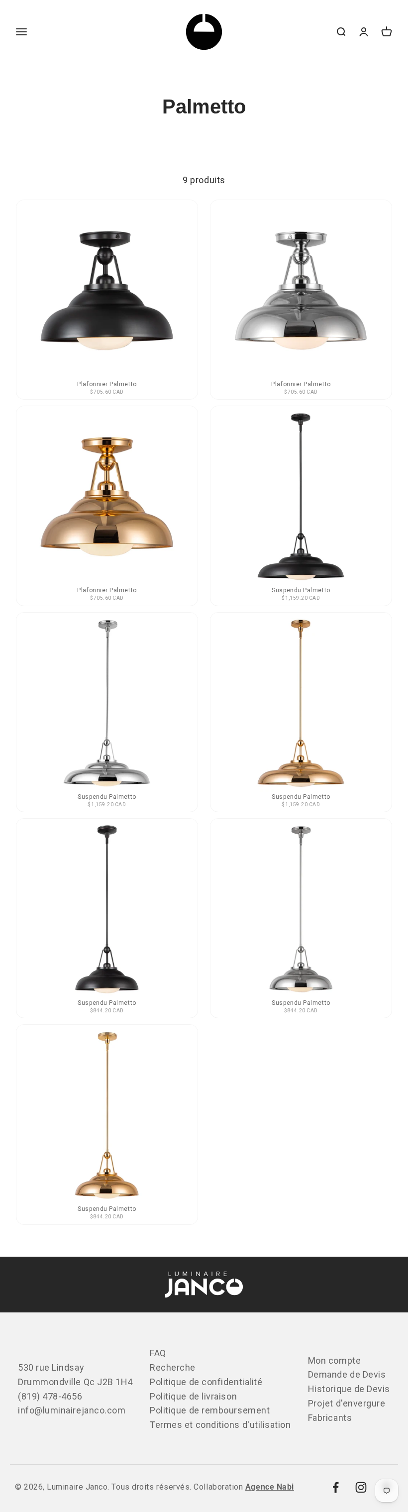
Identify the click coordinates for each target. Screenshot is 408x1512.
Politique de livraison (193, 1396)
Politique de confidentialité (206, 1382)
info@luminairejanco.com (71, 1410)
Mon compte (334, 1360)
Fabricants (330, 1417)
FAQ (158, 1353)
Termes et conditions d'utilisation (220, 1424)
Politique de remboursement (210, 1410)
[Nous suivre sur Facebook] (335, 1487)
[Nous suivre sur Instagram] (361, 1487)
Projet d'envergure (347, 1403)
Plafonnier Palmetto (106, 384)
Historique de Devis (349, 1389)
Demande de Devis (347, 1374)
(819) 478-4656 (50, 1396)
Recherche (173, 1367)
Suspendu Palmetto (301, 590)
